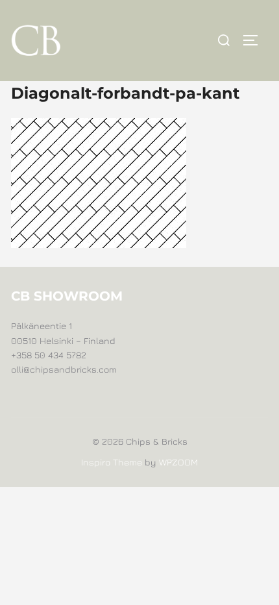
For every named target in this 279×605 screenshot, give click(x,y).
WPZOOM (178, 461)
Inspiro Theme (111, 461)
